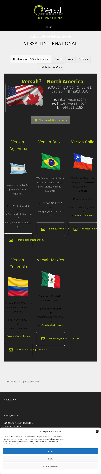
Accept (51, 451)
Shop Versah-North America (53, 120)
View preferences (50, 466)
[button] (97, 431)
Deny (50, 458)
